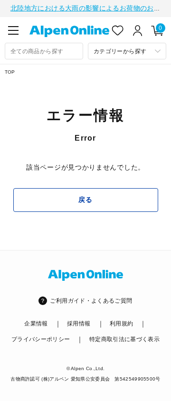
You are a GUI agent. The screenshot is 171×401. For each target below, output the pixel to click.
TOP (10, 72)
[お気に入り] (117, 30)
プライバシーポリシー (40, 339)
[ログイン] (137, 30)
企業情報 (36, 323)
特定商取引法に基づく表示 (124, 339)
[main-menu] (13, 30)
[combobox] (44, 51)
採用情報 (78, 323)
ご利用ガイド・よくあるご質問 (91, 300)
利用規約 (121, 323)
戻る (85, 199)
